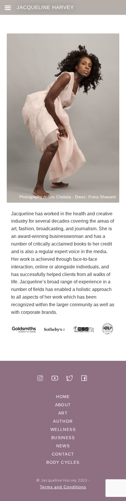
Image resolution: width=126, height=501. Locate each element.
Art (63, 413)
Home (63, 396)
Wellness (63, 429)
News (63, 446)
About (63, 404)
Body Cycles (62, 462)
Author (63, 421)
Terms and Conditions (63, 487)
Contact (63, 454)
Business (63, 437)
